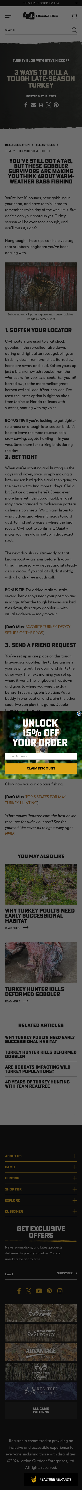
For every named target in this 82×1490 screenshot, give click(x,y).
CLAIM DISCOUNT (41, 768)
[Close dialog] (79, 713)
